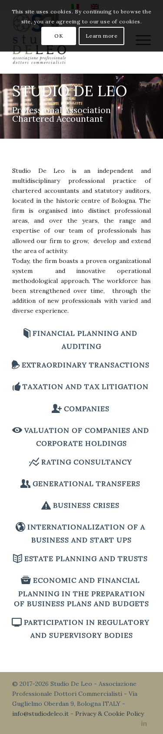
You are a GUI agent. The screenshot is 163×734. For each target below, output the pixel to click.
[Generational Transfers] (25, 483)
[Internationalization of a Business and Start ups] (20, 526)
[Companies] (57, 408)
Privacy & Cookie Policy (109, 714)
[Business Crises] (46, 505)
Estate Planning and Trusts (86, 558)
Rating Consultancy (86, 462)
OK (58, 35)
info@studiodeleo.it (40, 714)
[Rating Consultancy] (34, 461)
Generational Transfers (86, 483)
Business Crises (86, 505)
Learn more (102, 35)
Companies (87, 408)
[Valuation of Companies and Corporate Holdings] (17, 430)
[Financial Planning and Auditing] (26, 333)
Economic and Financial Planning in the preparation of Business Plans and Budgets (81, 591)
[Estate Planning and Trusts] (17, 558)
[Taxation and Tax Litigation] (16, 386)
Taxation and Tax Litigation (86, 386)
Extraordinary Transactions (86, 365)
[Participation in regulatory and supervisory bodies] (17, 622)
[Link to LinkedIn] (144, 723)
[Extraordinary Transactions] (16, 364)
